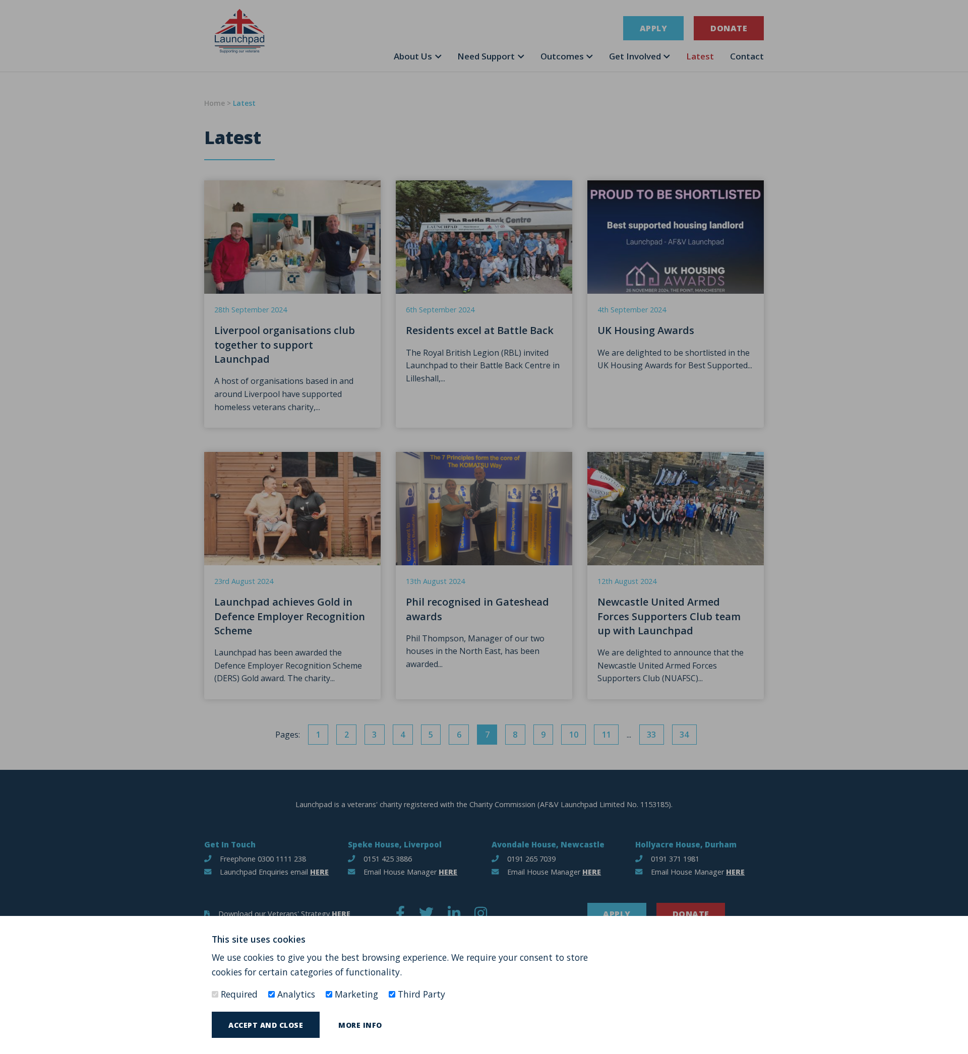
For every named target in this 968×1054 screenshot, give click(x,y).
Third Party (420, 994)
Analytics (295, 994)
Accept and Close (265, 1025)
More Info (360, 1025)
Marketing (355, 994)
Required (238, 994)
